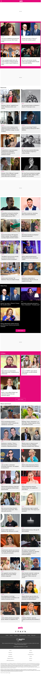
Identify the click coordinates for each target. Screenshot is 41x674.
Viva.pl (31, 656)
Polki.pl (31, 650)
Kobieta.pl (30, 652)
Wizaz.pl (30, 658)
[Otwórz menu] (1, 1)
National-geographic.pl (10, 660)
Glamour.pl (10, 652)
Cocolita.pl (10, 654)
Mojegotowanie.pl (10, 658)
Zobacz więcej (20, 330)
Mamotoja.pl (10, 656)
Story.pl (30, 660)
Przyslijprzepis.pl (30, 654)
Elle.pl (10, 650)
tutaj (9, 672)
